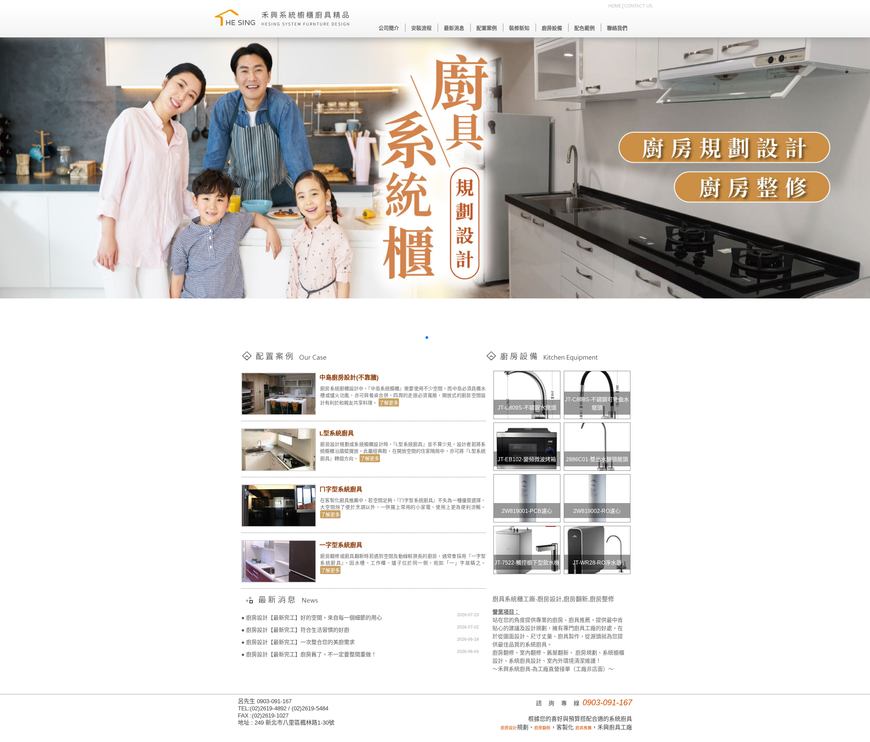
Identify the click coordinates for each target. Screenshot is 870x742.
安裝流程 (421, 28)
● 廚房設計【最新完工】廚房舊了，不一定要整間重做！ (309, 654)
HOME (615, 5)
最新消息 (454, 28)
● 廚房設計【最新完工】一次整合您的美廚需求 (298, 642)
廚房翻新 (542, 728)
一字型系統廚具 (340, 545)
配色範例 (584, 28)
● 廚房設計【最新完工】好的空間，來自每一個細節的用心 (311, 618)
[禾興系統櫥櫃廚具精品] (282, 18)
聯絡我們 (617, 28)
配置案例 (486, 28)
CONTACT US (638, 5)
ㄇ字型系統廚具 (340, 489)
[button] (421, 337)
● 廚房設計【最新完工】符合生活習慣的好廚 (295, 630)
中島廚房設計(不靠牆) (349, 377)
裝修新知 (519, 28)
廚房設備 (552, 28)
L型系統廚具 (336, 433)
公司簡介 (389, 28)
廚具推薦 (583, 728)
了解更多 (388, 402)
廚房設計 (509, 728)
